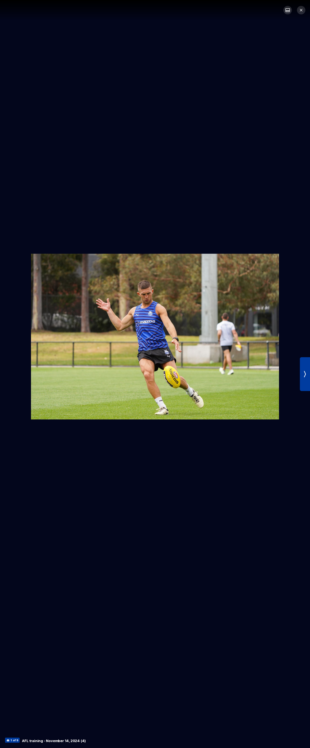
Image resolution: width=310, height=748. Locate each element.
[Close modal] (301, 10)
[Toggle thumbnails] (287, 10)
